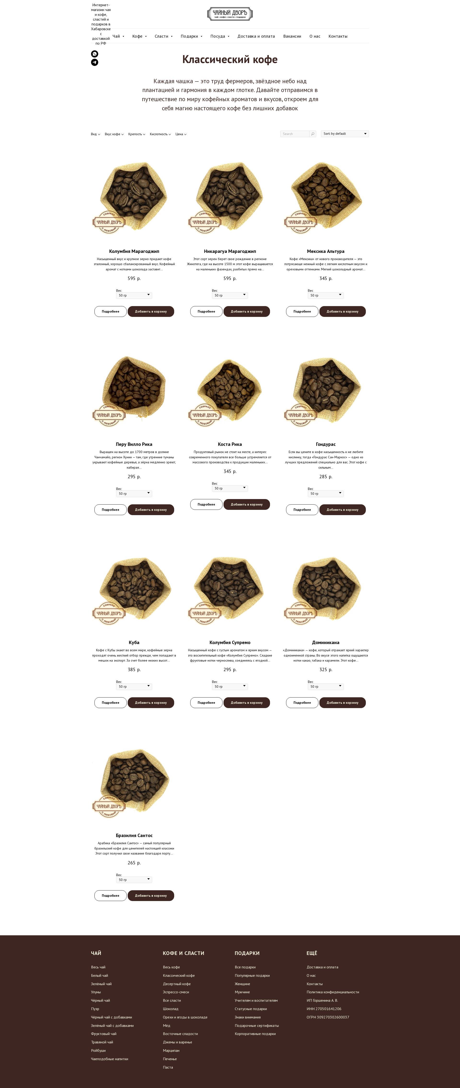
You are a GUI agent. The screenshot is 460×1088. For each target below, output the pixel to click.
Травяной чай (102, 1042)
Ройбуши (98, 1050)
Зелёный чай (101, 983)
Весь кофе (171, 967)
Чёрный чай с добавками (111, 1017)
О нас (315, 36)
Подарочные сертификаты (257, 1025)
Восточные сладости (180, 1033)
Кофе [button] (138, 36)
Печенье (170, 1058)
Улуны (96, 991)
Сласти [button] (162, 36)
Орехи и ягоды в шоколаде (185, 1017)
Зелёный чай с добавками (112, 1025)
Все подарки (245, 967)
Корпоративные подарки (255, 1033)
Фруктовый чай (103, 1033)
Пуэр (95, 1008)
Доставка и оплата (256, 36)
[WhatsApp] (94, 56)
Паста (168, 1067)
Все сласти (172, 1000)
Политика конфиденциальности (333, 991)
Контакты (337, 36)
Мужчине (242, 991)
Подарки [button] (190, 36)
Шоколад (170, 1008)
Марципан (171, 1050)
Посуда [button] (218, 36)
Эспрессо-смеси (176, 991)
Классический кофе (179, 975)
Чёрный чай (100, 1000)
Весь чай (98, 967)
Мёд (166, 1025)
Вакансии (292, 36)
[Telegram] (94, 65)
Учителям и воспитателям (256, 1000)
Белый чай (99, 975)
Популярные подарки (252, 975)
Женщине (242, 983)
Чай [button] (117, 36)
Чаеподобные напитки (109, 1058)
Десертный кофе (177, 983)
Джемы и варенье (177, 1042)
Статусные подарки (251, 1008)
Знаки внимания (248, 1017)
